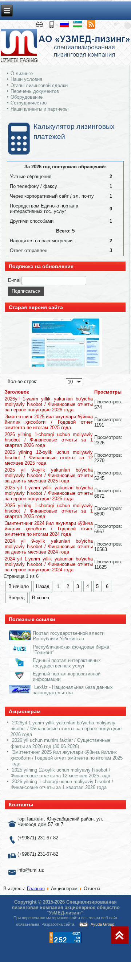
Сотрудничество (29, 103)
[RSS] (91, 23)
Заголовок (17, 392)
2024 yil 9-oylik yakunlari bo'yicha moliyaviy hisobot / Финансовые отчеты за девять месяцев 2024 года (49, 546)
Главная (36, 888)
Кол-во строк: (22, 381)
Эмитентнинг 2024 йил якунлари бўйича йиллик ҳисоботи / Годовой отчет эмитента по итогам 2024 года (49, 529)
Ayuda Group (102, 924)
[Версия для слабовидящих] (40, 23)
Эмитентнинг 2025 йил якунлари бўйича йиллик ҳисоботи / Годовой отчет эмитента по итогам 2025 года (49, 422)
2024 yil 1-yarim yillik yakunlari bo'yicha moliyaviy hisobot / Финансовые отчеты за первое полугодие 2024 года (49, 564)
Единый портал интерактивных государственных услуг (67, 663)
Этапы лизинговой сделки (39, 85)
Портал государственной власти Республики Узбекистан (68, 635)
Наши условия (26, 79)
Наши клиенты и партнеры (39, 109)
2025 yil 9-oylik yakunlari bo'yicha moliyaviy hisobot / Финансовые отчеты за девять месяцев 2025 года (49, 475)
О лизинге (22, 73)
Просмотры (108, 392)
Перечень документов (35, 91)
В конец (40, 597)
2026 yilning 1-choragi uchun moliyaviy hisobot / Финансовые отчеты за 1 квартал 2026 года (49, 440)
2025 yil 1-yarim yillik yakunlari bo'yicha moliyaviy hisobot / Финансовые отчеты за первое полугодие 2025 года (49, 493)
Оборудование (27, 97)
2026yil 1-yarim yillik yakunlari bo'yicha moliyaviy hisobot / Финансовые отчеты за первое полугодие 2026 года (49, 404)
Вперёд (16, 597)
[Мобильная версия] (52, 23)
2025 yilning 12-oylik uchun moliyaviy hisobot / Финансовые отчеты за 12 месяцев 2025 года (49, 457)
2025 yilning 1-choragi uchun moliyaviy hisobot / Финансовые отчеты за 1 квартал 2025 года (49, 511)
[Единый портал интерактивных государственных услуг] (20, 665)
